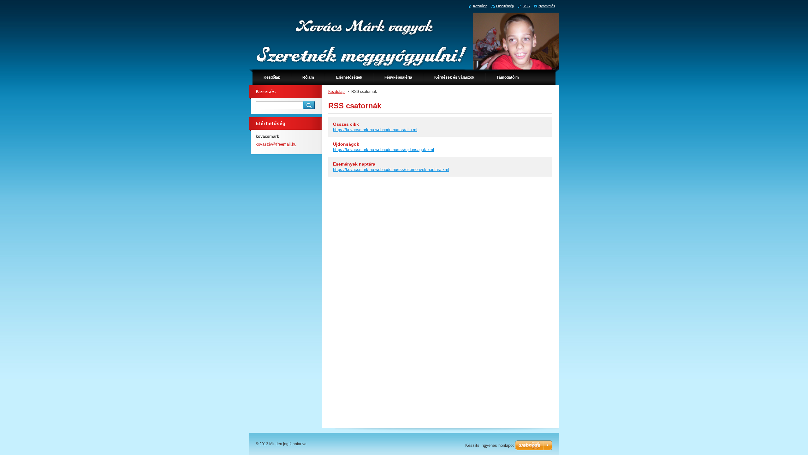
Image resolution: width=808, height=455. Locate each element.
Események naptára (354, 164)
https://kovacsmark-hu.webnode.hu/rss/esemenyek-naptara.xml (391, 169)
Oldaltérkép (505, 6)
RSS (526, 6)
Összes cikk (346, 124)
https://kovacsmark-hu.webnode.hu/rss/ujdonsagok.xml (383, 149)
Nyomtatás (546, 6)
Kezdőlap (336, 92)
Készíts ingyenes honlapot (489, 445)
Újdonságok (346, 144)
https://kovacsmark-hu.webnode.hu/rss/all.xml (375, 129)
